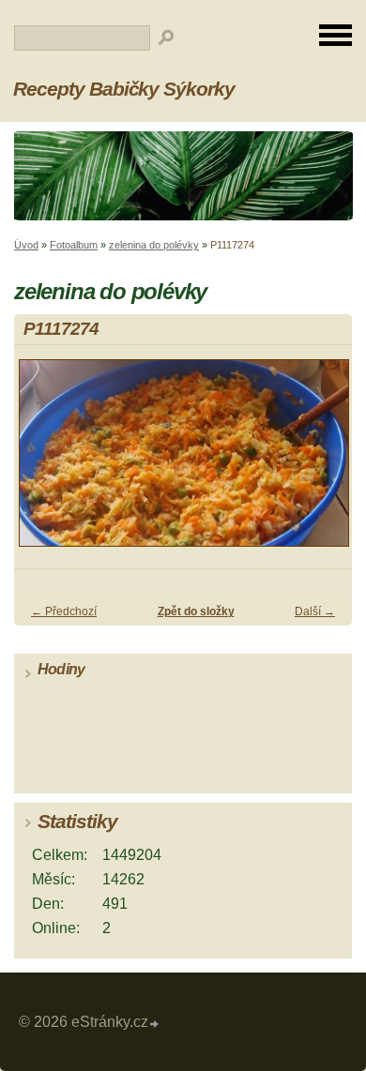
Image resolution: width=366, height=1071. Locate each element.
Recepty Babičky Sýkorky (124, 88)
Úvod (26, 244)
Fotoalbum (74, 244)
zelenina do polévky (154, 244)
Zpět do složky (196, 611)
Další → (315, 611)
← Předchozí (64, 611)
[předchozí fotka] (44, 460)
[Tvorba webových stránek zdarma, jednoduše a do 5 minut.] (154, 1024)
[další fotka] (321, 460)
